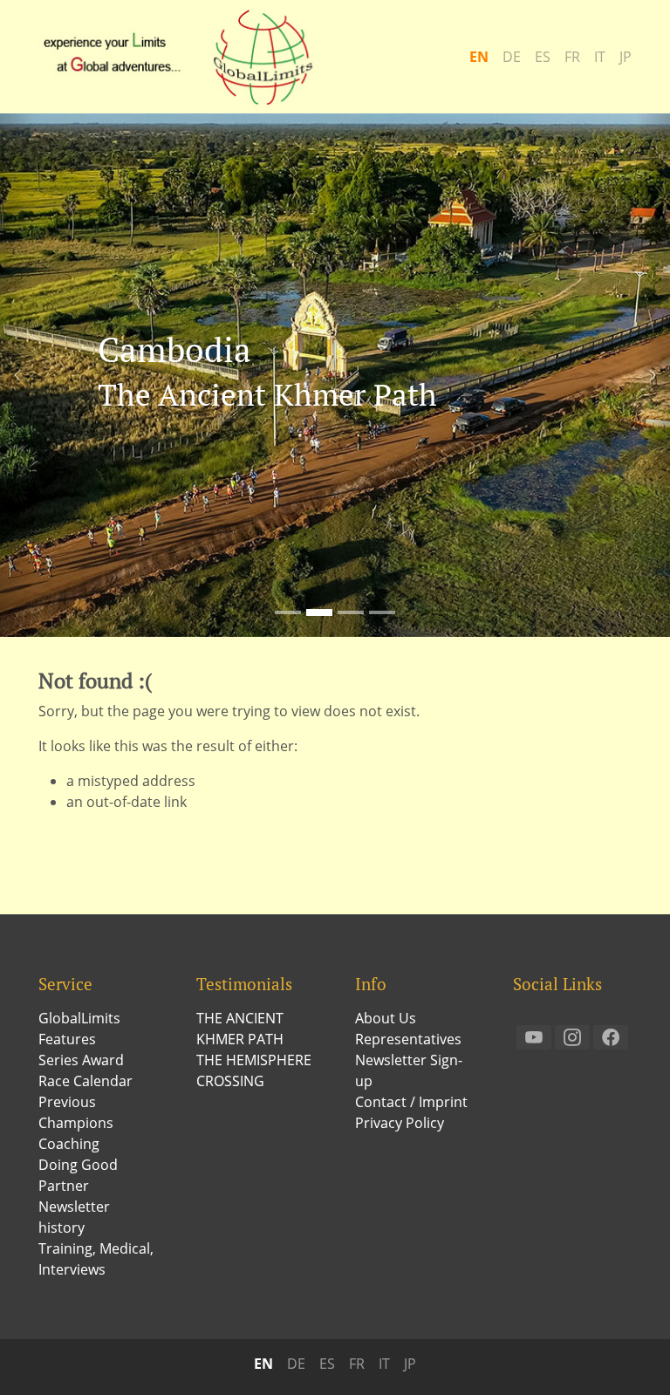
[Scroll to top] (632, 1357)
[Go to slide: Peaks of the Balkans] (382, 612)
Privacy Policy (399, 1122)
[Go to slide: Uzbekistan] (351, 612)
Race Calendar (85, 1081)
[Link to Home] (186, 56)
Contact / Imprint (411, 1101)
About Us (385, 1018)
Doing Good (78, 1164)
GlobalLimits (79, 1018)
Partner (63, 1185)
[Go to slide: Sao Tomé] (288, 612)
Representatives (408, 1039)
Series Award (81, 1060)
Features (67, 1039)
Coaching (68, 1143)
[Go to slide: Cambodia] (319, 612)
